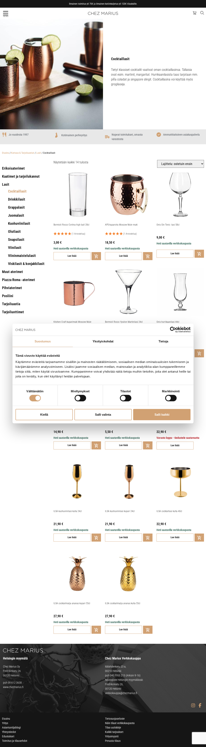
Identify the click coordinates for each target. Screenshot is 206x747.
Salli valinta (103, 414)
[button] (5, 13)
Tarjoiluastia (11, 304)
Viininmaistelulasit (22, 255)
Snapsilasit (16, 239)
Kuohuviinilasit (19, 223)
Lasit (38, 152)
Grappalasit (16, 207)
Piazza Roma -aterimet (18, 280)
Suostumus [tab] (43, 341)
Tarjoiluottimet (13, 312)
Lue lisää (72, 255)
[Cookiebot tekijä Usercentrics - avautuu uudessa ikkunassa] (173, 330)
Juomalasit (16, 215)
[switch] (80, 398)
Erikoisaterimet (13, 168)
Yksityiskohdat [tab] (103, 341)
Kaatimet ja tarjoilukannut (21, 176)
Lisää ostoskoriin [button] (96, 256)
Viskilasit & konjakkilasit (26, 264)
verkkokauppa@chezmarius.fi (121, 693)
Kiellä (44, 414)
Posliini (7, 296)
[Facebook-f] (200, 705)
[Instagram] (193, 705)
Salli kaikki (161, 414)
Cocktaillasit (17, 191)
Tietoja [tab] (163, 341)
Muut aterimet (12, 272)
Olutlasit (14, 231)
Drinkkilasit (16, 199)
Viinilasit (14, 247)
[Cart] (194, 13)
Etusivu (5, 152)
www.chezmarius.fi (13, 687)
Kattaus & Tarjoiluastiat (22, 152)
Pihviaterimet (12, 288)
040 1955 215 (117, 675)
